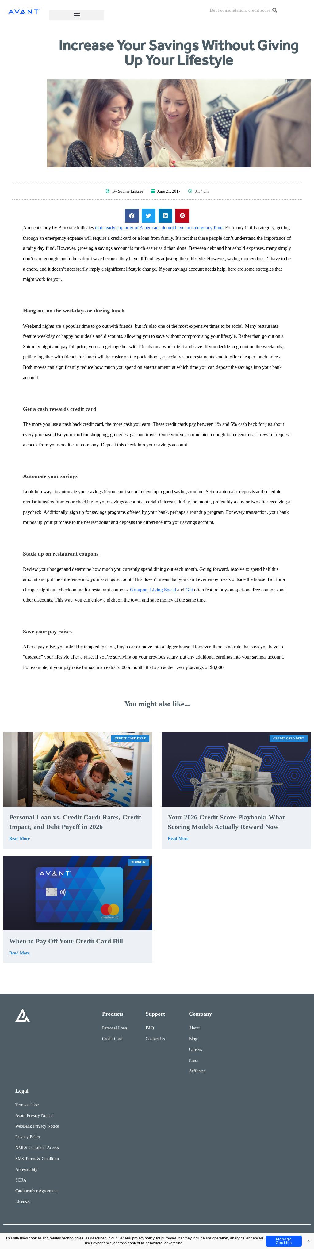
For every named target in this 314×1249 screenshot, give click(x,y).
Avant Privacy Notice (33, 1115)
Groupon (138, 589)
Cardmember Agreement (36, 1191)
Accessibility (26, 1169)
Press (193, 1060)
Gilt (189, 589)
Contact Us (155, 1039)
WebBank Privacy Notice (37, 1126)
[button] (76, 15)
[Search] (274, 10)
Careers (195, 1049)
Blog (193, 1039)
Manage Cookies (284, 1241)
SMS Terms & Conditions (37, 1158)
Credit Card (112, 1039)
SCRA (20, 1180)
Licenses (22, 1201)
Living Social (163, 589)
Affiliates (197, 1071)
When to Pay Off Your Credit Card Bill (66, 941)
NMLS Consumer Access (37, 1147)
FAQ (150, 1028)
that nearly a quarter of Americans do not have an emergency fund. (159, 227)
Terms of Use (27, 1104)
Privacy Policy (28, 1137)
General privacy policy (136, 1238)
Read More (19, 838)
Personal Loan (114, 1028)
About (194, 1028)
